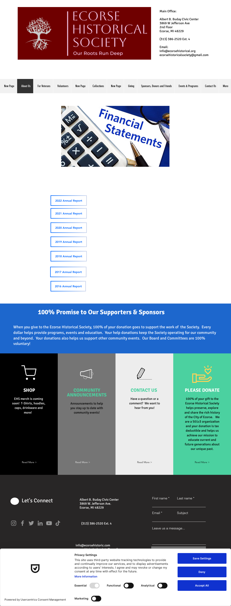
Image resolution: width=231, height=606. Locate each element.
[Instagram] (13, 523)
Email (156, 513)
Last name (184, 498)
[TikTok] (57, 523)
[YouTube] (49, 523)
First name (159, 498)
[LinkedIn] (40, 523)
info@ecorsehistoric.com (93, 545)
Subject (182, 513)
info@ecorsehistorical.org (178, 51)
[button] (29, 462)
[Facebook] (22, 523)
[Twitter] (31, 523)
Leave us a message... (168, 528)
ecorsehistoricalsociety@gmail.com (184, 55)
